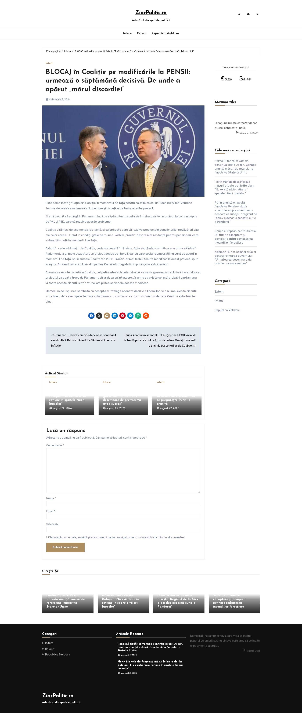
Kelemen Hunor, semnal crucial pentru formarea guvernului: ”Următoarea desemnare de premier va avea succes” (122, 396)
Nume (51, 498)
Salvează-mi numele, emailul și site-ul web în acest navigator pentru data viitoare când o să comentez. (117, 537)
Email (50, 511)
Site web (52, 524)
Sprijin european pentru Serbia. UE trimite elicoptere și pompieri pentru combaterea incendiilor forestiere (230, 599)
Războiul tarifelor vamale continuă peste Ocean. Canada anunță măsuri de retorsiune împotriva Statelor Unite (65, 599)
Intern (127, 33)
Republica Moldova (165, 33)
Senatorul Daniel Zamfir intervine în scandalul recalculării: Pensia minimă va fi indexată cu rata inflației (83, 340)
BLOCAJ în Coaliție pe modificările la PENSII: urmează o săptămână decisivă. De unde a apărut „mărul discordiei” (118, 81)
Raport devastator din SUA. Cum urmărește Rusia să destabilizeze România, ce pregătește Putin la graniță (176, 396)
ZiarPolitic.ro (151, 13)
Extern (141, 33)
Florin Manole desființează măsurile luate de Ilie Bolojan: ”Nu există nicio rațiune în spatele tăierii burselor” (69, 396)
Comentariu (55, 445)
